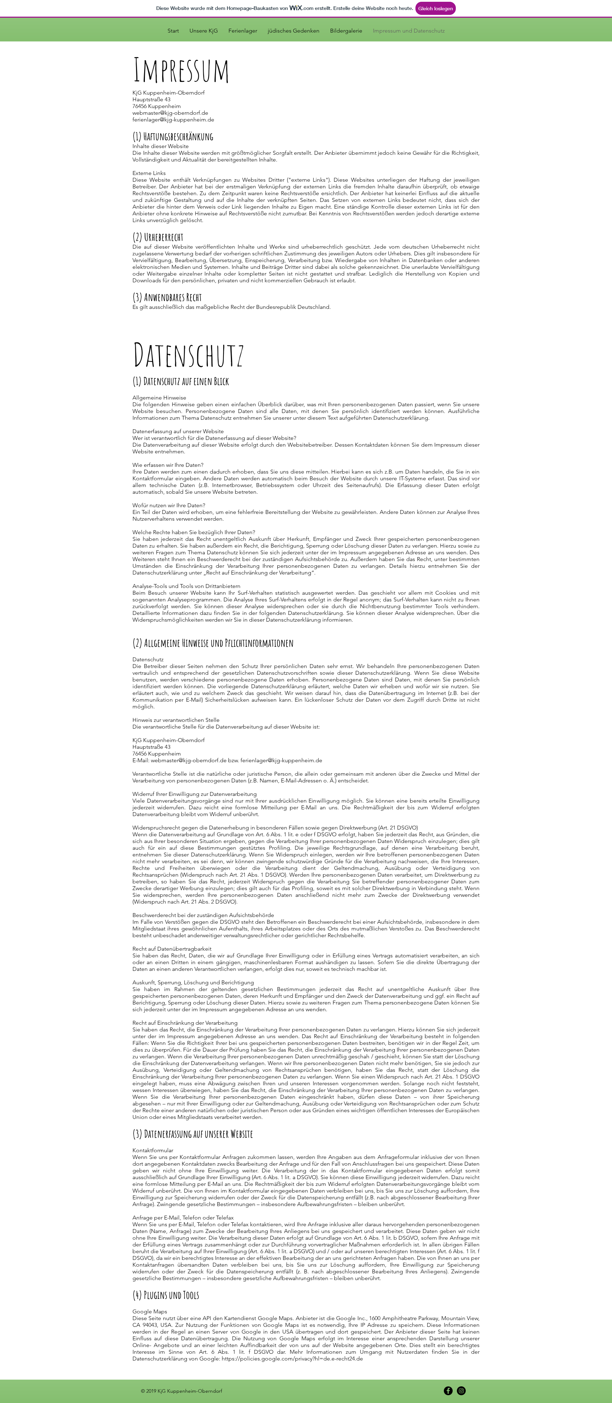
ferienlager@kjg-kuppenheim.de (173, 119)
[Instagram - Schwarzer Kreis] (461, 1390)
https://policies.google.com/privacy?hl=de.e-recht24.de (292, 1358)
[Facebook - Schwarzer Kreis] (448, 1390)
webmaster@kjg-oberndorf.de (170, 112)
